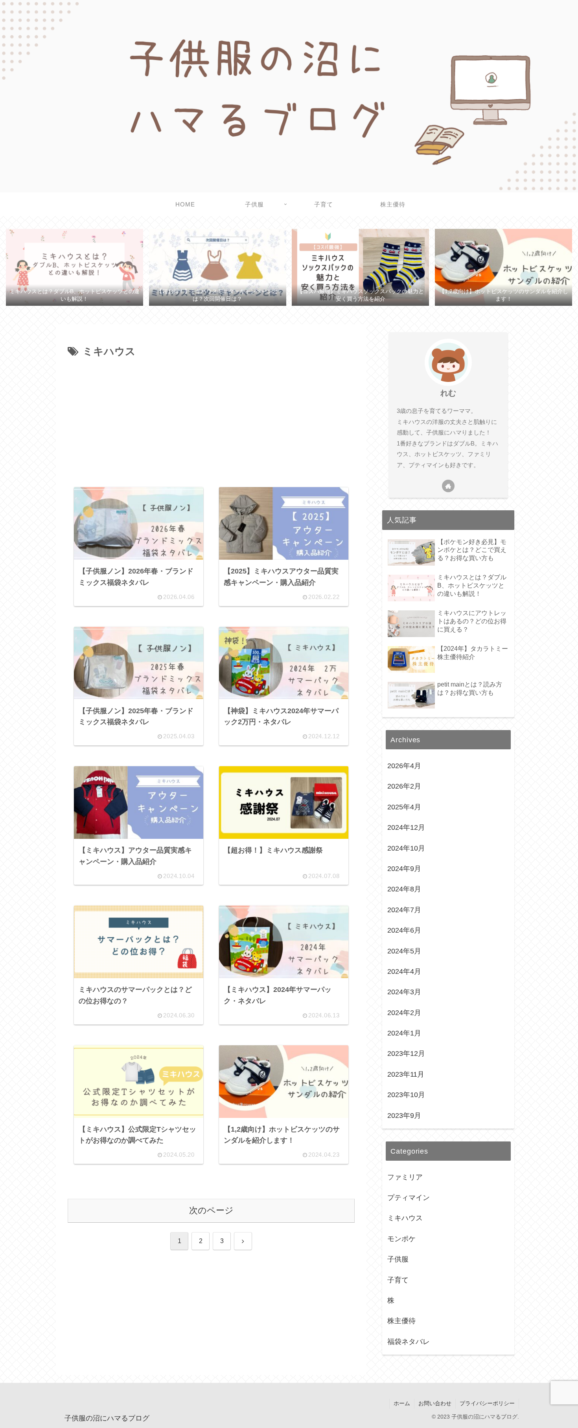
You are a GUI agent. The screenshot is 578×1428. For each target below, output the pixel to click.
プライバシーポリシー (487, 1403)
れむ (448, 393)
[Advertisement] (211, 420)
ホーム (402, 1403)
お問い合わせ (434, 1403)
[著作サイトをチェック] (448, 486)
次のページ (211, 1210)
